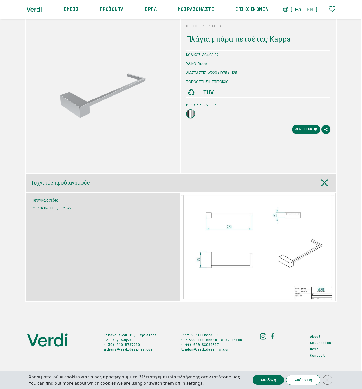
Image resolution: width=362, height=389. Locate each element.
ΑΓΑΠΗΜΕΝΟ (304, 129)
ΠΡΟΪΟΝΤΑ (112, 9)
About (315, 336)
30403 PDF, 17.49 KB (58, 208)
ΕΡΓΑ (151, 9)
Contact (317, 355)
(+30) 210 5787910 (122, 344)
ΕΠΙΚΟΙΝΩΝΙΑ (251, 9)
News (314, 349)
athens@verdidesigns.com (128, 349)
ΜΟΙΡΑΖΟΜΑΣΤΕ (196, 9)
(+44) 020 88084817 (200, 344)
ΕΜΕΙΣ (71, 9)
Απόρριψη (303, 379)
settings (194, 383)
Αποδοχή (268, 379)
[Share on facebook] (325, 129)
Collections (321, 342)
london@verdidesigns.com (205, 349)
